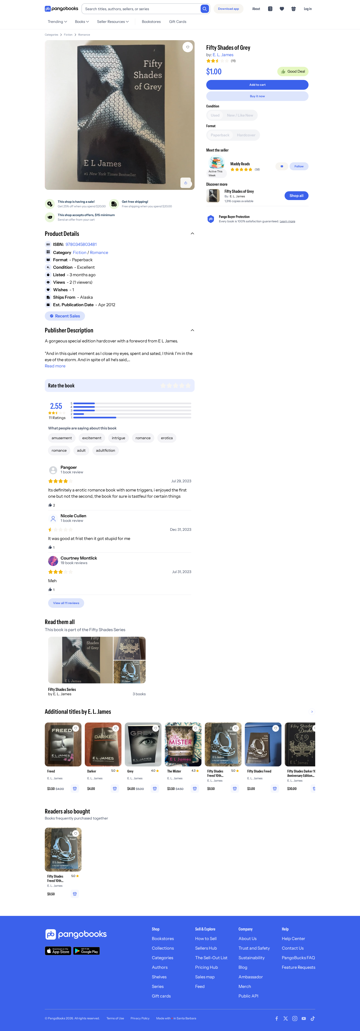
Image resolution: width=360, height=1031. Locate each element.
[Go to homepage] (61, 9)
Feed (200, 986)
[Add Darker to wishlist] (115, 728)
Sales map (205, 976)
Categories (51, 34)
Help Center (293, 938)
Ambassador (251, 976)
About (256, 8)
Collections (163, 948)
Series (158, 986)
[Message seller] (281, 166)
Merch (245, 986)
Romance (84, 34)
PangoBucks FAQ (298, 957)
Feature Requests (298, 967)
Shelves (159, 976)
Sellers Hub (206, 948)
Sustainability (252, 957)
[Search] (205, 9)
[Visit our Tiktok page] (312, 1018)
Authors (160, 967)
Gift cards (161, 996)
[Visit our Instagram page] (294, 1018)
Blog (243, 967)
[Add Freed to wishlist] (75, 728)
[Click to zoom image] (120, 115)
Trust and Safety (254, 948)
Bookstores (151, 21)
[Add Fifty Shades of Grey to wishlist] (187, 47)
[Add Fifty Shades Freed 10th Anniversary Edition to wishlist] (235, 728)
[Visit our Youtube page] (303, 1018)
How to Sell (206, 938)
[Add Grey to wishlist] (155, 728)
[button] (120, 234)
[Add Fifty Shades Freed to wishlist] (275, 728)
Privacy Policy (140, 1018)
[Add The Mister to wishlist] (195, 728)
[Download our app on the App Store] (58, 950)
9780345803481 (81, 244)
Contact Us (293, 948)
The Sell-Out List (211, 957)
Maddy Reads (240, 163)
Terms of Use (115, 1018)
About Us (247, 938)
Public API (248, 996)
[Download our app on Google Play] (86, 951)
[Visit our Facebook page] (276, 1018)
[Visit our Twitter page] (285, 1018)
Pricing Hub (206, 967)
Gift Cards (177, 21)
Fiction (68, 34)
